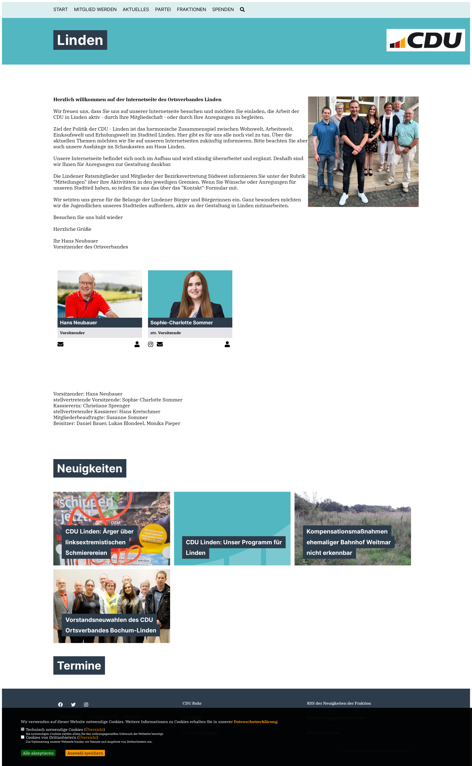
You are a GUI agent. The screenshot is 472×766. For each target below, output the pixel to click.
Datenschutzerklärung (255, 721)
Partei (163, 9)
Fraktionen (191, 9)
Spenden (223, 9)
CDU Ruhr (192, 703)
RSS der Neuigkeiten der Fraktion (339, 703)
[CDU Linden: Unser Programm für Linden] (232, 528)
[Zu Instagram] (152, 344)
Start (60, 9)
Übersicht (94, 729)
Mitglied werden (95, 9)
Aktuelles (136, 9)
